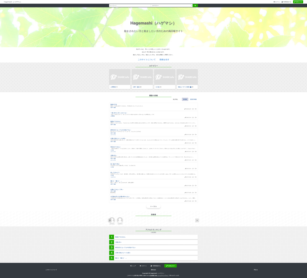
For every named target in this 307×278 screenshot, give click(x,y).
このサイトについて (147, 59)
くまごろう (113, 177)
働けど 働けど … (116, 181)
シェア (134, 266)
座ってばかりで (114, 172)
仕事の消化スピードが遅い (118, 138)
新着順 (185, 99)
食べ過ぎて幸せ (114, 164)
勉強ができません (115, 121)
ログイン (277, 2)
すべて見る (153, 206)
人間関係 (112, 116)
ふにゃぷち (113, 134)
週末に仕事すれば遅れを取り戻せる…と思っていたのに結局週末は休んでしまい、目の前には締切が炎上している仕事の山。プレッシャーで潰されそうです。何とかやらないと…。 (152, 157)
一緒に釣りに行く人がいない (118, 113)
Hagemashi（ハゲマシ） (13, 2)
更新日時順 (193, 99)
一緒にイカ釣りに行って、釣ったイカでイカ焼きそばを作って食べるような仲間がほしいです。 (132, 114)
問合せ (256, 270)
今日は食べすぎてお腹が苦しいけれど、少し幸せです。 (123, 165)
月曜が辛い (113, 155)
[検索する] (195, 5)
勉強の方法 (113, 104)
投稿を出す (164, 59)
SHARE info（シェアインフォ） (159, 275)
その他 (112, 150)
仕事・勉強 (113, 107)
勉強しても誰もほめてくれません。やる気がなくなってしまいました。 (127, 106)
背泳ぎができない (115, 147)
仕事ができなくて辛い (116, 189)
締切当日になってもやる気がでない (120, 130)
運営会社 (153, 270)
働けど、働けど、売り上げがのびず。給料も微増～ (122, 182)
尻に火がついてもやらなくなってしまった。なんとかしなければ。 (126, 131)
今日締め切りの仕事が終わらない (120, 196)
